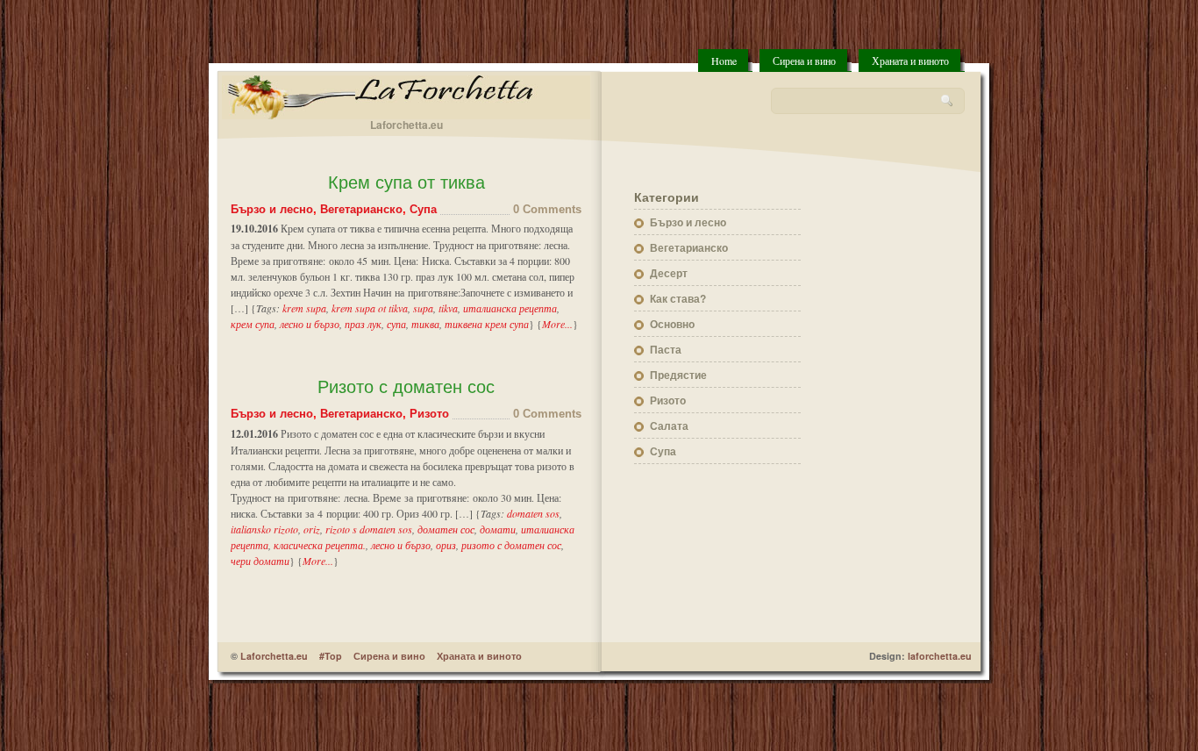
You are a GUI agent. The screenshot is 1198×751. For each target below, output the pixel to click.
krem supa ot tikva (370, 308)
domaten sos (533, 513)
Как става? (678, 298)
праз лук (363, 324)
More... (557, 324)
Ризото (429, 413)
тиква (425, 324)
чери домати (260, 561)
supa (423, 308)
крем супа (253, 324)
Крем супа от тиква (406, 182)
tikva (448, 308)
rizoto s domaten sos (368, 529)
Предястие (678, 375)
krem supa (304, 308)
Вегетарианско (361, 209)
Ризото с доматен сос (406, 387)
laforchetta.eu (940, 655)
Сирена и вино (804, 61)
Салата (669, 425)
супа (396, 324)
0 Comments (547, 209)
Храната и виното (910, 61)
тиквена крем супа (487, 324)
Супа (423, 209)
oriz (311, 529)
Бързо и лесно (272, 209)
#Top (330, 655)
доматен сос (445, 529)
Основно (672, 324)
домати (498, 529)
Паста (665, 349)
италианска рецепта (510, 308)
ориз (446, 545)
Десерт (669, 273)
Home (724, 61)
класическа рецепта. (320, 545)
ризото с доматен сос (511, 545)
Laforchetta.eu (274, 655)
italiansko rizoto (264, 529)
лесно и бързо (309, 324)
